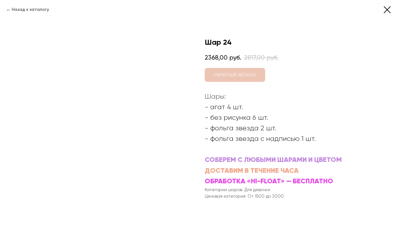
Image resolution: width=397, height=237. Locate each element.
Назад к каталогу (30, 9)
